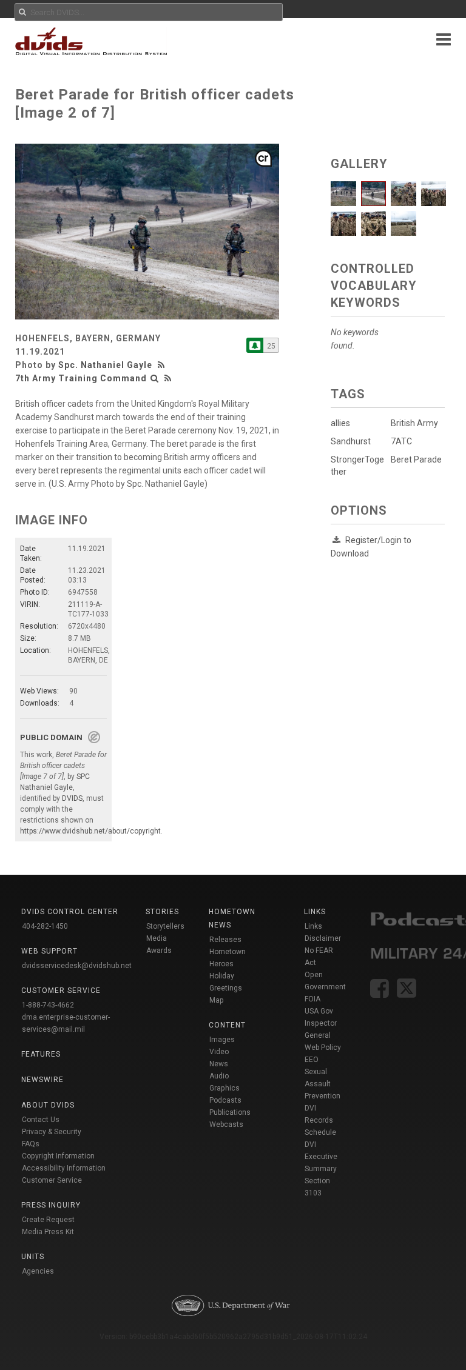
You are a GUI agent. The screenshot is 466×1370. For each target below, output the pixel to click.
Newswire (42, 1079)
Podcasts (225, 1100)
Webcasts (226, 1124)
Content (227, 1025)
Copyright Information (58, 1156)
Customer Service (52, 1180)
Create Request (48, 1219)
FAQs (30, 1144)
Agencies (38, 1271)
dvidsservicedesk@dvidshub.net (77, 965)
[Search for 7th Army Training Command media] (154, 378)
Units (32, 1256)
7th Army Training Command (81, 378)
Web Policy (323, 1047)
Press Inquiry (51, 1205)
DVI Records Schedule (320, 1120)
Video (219, 1052)
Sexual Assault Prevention (322, 1084)
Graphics (224, 1088)
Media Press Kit (48, 1232)
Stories (162, 911)
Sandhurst (351, 441)
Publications (230, 1112)
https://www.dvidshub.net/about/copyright (90, 831)
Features (41, 1054)
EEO (312, 1059)
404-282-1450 (45, 926)
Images (222, 1039)
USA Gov (319, 1011)
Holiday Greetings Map (225, 988)
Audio (219, 1076)
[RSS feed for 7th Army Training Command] (168, 378)
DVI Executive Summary (321, 1156)
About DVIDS (48, 1105)
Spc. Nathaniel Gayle (105, 365)
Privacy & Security (51, 1132)
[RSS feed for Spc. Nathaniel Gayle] (162, 365)
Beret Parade (416, 459)
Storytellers (165, 926)
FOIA (312, 999)
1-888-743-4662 (48, 1005)
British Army (414, 423)
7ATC (401, 441)
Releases (225, 939)
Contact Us (40, 1119)
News (218, 1064)
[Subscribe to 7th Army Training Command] (254, 345)
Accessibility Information (64, 1168)
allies (340, 423)
